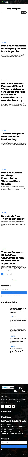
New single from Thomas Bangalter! (12, 217)
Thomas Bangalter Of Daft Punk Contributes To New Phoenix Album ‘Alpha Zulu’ (12, 257)
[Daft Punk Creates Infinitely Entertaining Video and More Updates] (14, 157)
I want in (14, 292)
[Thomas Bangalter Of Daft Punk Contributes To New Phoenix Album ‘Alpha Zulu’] (14, 237)
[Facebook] (2, 406)
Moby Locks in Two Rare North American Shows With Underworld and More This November (18, 310)
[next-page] (10, 274)
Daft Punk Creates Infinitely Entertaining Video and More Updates (11, 178)
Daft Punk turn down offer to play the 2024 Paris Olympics (13, 48)
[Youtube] (13, 406)
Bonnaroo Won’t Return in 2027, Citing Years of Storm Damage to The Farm (18, 320)
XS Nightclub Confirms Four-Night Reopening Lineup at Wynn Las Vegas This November (17, 350)
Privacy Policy (17, 295)
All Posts (4, 42)
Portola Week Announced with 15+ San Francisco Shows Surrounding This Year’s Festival (18, 340)
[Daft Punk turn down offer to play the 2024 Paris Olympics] (14, 30)
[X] (9, 406)
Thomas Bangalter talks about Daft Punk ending (12, 136)
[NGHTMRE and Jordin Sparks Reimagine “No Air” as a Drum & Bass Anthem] (5, 329)
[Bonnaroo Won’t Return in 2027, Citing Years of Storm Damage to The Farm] (5, 319)
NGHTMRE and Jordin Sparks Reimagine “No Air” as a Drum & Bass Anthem (18, 330)
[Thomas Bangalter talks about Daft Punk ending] (14, 118)
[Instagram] (6, 406)
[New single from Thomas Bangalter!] (14, 201)
